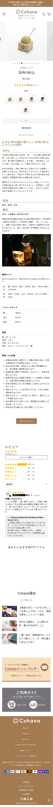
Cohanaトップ (26, 68)
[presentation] (19, 575)
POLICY (26, 739)
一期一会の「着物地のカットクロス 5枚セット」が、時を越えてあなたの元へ (35, 638)
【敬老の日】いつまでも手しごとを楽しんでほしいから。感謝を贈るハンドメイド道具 (35, 611)
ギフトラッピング (26, 135)
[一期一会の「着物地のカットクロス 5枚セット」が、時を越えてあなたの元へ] (9, 638)
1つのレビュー (11, 454)
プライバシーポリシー (26, 786)
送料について (26, 750)
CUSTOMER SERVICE (25, 745)
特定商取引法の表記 (26, 790)
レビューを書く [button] (26, 457)
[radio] (10, 98)
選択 (26, 91)
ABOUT (25, 734)
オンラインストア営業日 (25, 756)
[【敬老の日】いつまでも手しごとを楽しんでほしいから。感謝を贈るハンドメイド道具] (9, 611)
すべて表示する (26, 600)
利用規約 (26, 782)
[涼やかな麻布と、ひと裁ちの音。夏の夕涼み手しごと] (9, 625)
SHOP (26, 728)
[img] (18, 492)
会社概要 (26, 794)
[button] (20, 85)
